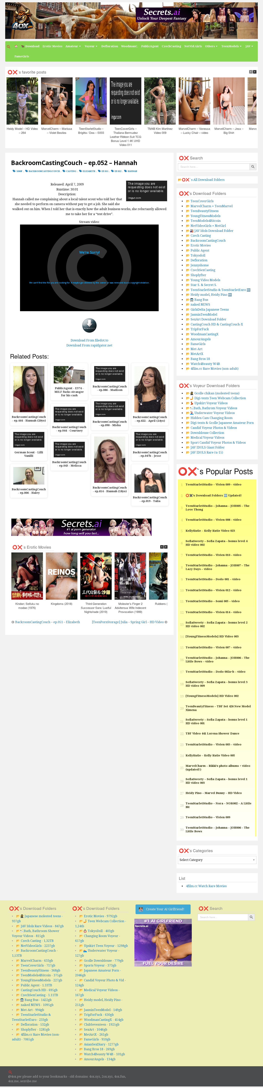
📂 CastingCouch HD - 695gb (37, 990)
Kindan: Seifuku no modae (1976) (27, 606)
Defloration (109, 46)
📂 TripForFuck (197, 329)
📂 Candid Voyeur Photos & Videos (211, 428)
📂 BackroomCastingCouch (206, 240)
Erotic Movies (52, 46)
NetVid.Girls (193, 46)
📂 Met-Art (194, 349)
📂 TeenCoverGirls (200, 201)
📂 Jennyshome (197, 265)
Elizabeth (89, 171)
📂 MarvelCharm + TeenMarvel (209, 206)
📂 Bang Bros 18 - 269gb (97, 1049)
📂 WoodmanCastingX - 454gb (101, 1020)
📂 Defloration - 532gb (32, 1024)
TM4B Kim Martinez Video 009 (160, 131)
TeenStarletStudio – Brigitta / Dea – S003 (91, 131)
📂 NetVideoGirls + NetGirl (206, 226)
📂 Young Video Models (203, 280)
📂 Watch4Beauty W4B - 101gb (102, 1054)
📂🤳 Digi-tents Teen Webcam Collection (216, 398)
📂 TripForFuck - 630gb (96, 1015)
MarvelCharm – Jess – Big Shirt (228, 131)
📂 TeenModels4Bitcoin (203, 221)
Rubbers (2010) (165, 604)
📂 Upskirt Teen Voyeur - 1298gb (103, 946)
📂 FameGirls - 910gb (94, 1039)
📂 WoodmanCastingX (202, 334)
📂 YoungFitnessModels (203, 216)
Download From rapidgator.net (89, 345)
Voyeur (90, 46)
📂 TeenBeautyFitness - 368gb (38, 970)
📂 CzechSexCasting (200, 270)
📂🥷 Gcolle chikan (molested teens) (212, 393)
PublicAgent (150, 46)
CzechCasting (171, 46)
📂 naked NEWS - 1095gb (35, 1005)
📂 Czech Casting (198, 235)
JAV (247, 46)
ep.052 (118, 171)
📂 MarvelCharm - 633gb (34, 960)
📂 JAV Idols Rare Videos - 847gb (40, 926)
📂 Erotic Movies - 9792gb (98, 916)
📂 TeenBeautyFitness (202, 211)
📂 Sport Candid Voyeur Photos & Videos (216, 442)
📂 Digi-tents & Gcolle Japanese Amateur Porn (220, 423)
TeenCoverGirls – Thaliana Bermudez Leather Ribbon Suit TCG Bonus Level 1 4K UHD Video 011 (125, 137)
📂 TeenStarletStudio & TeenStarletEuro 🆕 (218, 290)
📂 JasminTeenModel (201, 314)
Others (210, 46)
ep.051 (105, 171)
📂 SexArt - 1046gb (93, 1029)
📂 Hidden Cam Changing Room (209, 418)
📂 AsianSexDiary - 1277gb (99, 1044)
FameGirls (21, 56)
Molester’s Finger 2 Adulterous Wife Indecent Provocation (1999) (130, 608)
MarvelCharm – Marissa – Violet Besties (57, 131)
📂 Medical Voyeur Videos (205, 437)
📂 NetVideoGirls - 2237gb (35, 946)
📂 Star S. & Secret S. (201, 285)
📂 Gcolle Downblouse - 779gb (101, 960)
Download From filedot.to (89, 340)
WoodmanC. (129, 46)
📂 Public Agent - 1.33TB (34, 985)
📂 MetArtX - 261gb (93, 1034)
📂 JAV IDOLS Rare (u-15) (204, 452)
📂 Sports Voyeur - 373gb (97, 965)
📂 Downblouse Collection (205, 433)
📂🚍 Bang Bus (197, 300)
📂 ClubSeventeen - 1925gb (99, 1024)
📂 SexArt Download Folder (206, 319)
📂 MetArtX (194, 354)
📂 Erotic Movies (198, 245)
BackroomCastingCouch (44, 171)
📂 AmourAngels (198, 339)
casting (71, 171)
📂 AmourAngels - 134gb (97, 1059)
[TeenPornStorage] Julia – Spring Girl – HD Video (128, 622)
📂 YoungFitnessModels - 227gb (39, 980)
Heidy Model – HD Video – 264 (22, 131)
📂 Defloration (196, 260)
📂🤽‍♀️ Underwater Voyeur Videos (210, 413)
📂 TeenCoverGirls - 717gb (35, 965)
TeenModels (230, 46)
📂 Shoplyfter (196, 275)
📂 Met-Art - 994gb (30, 1010)
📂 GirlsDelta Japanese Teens (207, 309)
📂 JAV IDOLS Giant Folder (205, 447)
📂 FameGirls (195, 344)
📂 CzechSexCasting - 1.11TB (37, 995)
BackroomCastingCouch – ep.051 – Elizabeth (47, 622)
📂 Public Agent (197, 250)
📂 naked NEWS (198, 304)
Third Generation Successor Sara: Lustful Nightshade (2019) (96, 608)
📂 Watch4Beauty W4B (203, 364)
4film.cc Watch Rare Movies (206, 886)
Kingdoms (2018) (61, 604)
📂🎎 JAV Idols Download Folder (209, 231)
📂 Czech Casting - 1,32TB (35, 941)
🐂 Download (30, 46)
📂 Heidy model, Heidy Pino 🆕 (209, 295)
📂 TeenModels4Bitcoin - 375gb (39, 975)
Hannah (132, 171)
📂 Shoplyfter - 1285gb (33, 1029)
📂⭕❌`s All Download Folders (201, 180)
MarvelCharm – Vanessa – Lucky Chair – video (194, 131)
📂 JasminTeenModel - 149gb (100, 1010)
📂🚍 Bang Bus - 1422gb (34, 1000)
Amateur (71, 46)
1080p (19, 171)
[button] (9, 46)
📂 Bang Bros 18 (198, 359)
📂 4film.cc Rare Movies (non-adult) (212, 368)
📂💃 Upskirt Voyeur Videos (207, 403)
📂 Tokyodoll (195, 255)
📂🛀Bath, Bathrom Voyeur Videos (211, 408)
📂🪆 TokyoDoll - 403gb (96, 931)
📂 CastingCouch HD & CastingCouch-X (214, 324)
